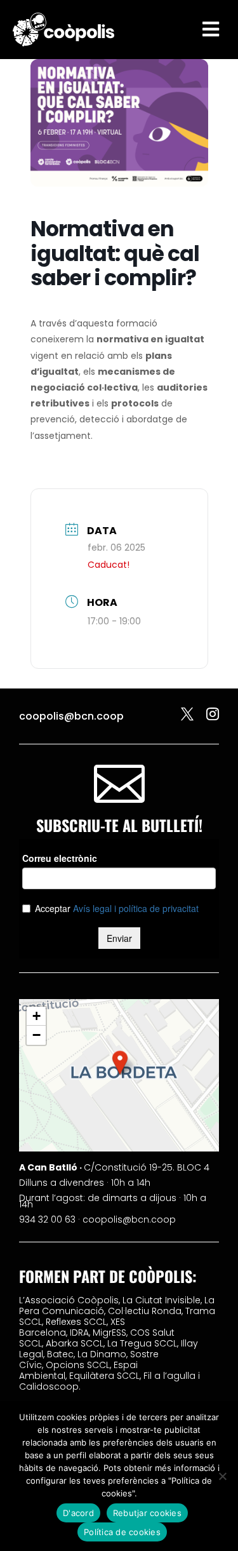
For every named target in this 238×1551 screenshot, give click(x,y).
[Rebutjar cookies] (222, 1476)
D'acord (78, 1513)
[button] (120, 1062)
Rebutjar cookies (147, 1513)
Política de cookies (122, 1532)
